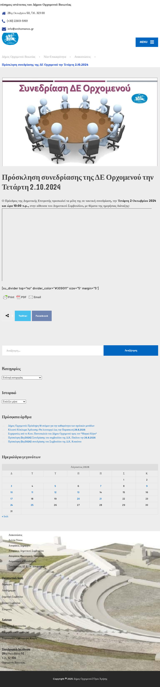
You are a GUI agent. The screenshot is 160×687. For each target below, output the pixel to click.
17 (11, 498)
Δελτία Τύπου (15, 540)
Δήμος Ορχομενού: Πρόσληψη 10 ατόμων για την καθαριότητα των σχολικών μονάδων (51, 425)
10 (11, 492)
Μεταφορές (23, 638)
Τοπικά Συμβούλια (11, 603)
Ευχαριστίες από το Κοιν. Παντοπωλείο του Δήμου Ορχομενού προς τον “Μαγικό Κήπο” (52, 433)
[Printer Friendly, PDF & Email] (22, 297)
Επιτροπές (7, 609)
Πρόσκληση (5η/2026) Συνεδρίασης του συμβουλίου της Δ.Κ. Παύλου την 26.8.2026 (52, 437)
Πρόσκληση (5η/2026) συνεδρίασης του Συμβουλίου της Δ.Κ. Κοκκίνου (44, 441)
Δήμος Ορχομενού (83, 678)
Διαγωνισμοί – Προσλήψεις (22, 561)
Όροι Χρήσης (100, 678)
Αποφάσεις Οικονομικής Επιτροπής (26, 556)
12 (55, 492)
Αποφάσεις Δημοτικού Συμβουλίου (26, 550)
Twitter (23, 315)
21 (101, 498)
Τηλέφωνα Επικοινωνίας (14, 625)
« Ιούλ (5, 516)
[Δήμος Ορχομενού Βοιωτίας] (10, 39)
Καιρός (33, 638)
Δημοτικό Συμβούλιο (12, 596)
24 (11, 505)
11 (32, 492)
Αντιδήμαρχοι (8, 590)
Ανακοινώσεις (15, 535)
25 (32, 505)
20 (78, 498)
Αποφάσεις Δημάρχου (19, 545)
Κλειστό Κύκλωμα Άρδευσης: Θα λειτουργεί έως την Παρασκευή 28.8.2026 (46, 429)
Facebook (42, 315)
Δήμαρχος (7, 584)
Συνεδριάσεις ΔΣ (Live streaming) (27, 566)
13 (78, 492)
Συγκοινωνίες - (10, 638)
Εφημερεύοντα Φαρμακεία (15, 632)
